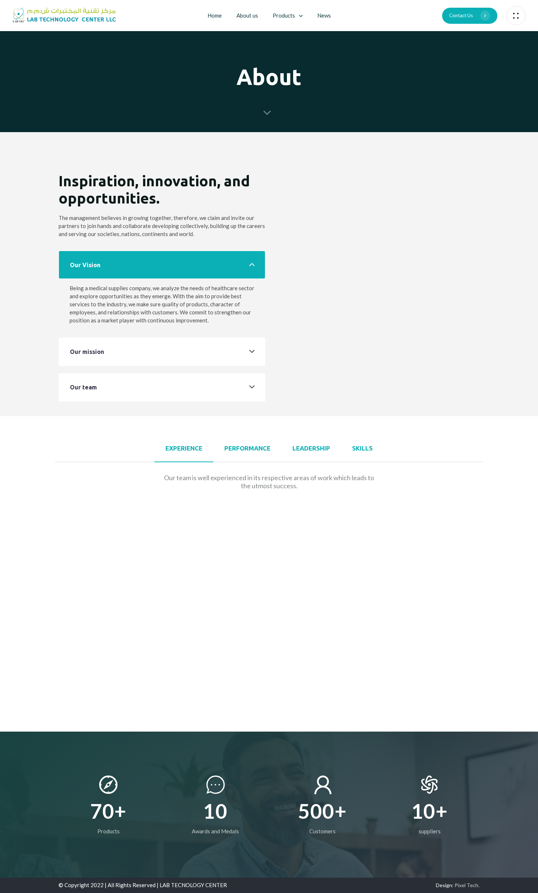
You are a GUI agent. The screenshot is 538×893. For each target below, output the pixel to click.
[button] (516, 15)
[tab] (162, 265)
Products (284, 15)
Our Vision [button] (85, 265)
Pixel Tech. (467, 885)
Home (215, 15)
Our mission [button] (87, 351)
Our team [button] (83, 387)
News (324, 15)
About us (247, 15)
